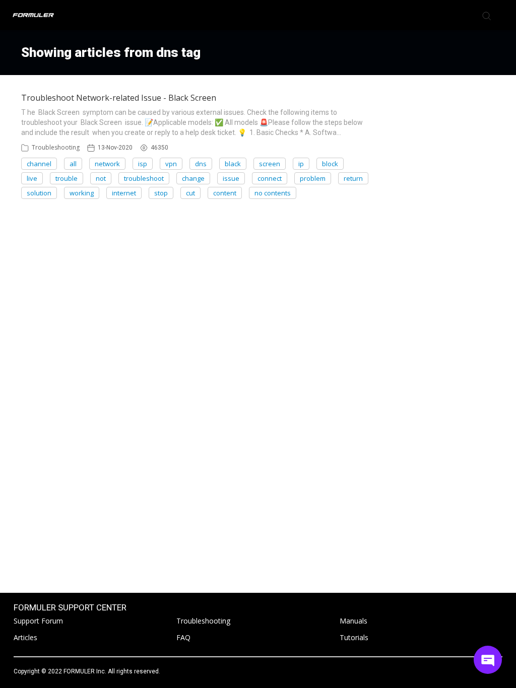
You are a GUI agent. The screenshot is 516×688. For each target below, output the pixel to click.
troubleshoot (144, 178)
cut (190, 192)
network (107, 163)
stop (161, 192)
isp (142, 163)
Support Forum (38, 621)
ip (301, 163)
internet (124, 192)
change (193, 178)
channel (39, 163)
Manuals (353, 621)
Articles (25, 637)
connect (269, 178)
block (330, 163)
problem (313, 178)
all (73, 163)
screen (269, 163)
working (82, 192)
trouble (66, 178)
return (353, 178)
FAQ (183, 637)
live (32, 178)
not (101, 178)
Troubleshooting (56, 147)
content (224, 192)
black (233, 163)
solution (39, 192)
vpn (171, 163)
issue (231, 178)
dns (201, 163)
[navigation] (502, 15)
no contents (272, 192)
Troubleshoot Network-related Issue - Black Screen (118, 97)
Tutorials (354, 637)
